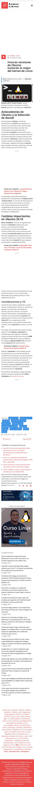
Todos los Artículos (16, 784)
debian (27, 710)
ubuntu (16, 725)
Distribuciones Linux (10, 743)
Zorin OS (23, 745)
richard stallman (14, 719)
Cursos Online (23, 738)
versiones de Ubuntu (18, 421)
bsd (10, 721)
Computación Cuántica (22, 749)
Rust (13, 734)
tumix (4, 727)
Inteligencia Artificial (21, 741)
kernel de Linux (17, 424)
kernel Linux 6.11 (26, 418)
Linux (6, 732)
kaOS (21, 736)
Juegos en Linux (8, 745)
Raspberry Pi (8, 749)
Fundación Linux (22, 734)
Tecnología (27, 730)
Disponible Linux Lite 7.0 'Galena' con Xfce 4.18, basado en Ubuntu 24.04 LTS (18, 247)
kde (13, 717)
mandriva (7, 712)
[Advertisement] (17, 28)
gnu (19, 712)
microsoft (7, 717)
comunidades (8, 725)
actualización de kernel (9, 426)
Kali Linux (21, 732)
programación (9, 714)
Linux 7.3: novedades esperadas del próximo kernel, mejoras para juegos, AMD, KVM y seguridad (18, 460)
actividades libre (25, 721)
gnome (14, 710)
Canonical (6, 421)
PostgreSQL (9, 741)
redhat (14, 712)
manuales (25, 714)
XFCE (30, 736)
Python (18, 714)
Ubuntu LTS (6, 424)
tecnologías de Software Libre (16, 723)
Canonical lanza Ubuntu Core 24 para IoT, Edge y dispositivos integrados (18, 191)
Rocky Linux (7, 710)
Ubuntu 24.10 (13, 418)
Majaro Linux (21, 747)
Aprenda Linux (11, 738)
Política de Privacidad (24, 782)
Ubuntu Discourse (17, 376)
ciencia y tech (25, 725)
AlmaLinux (5, 736)
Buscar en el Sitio (9, 782)
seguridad (26, 712)
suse (17, 717)
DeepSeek (25, 751)
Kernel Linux (15, 56)
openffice (19, 727)
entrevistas (25, 719)
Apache (21, 710)
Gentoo (29, 747)
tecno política (6, 730)
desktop (15, 721)
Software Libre (18, 730)
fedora (5, 721)
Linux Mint (12, 732)
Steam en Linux (24, 743)
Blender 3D (14, 736)
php (22, 717)
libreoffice (27, 727)
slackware (11, 727)
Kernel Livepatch (15, 429)
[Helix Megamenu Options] (32, 5)
